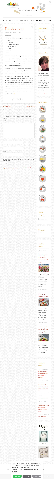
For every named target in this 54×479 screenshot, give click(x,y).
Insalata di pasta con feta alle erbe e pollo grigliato (43, 329)
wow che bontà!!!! (42, 416)
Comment (5, 120)
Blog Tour (39, 20)
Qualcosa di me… (13, 20)
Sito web (4, 151)
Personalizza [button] (37, 476)
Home (5, 20)
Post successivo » (31, 106)
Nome (4, 139)
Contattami (47, 20)
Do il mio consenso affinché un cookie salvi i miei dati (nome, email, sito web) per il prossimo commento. (18, 160)
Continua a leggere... (42, 93)
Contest (32, 20)
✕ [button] (41, 463)
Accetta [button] (17, 476)
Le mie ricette (24, 20)
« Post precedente (7, 106)
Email (4, 145)
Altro (15, 32)
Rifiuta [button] (27, 476)
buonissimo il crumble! (43, 398)
